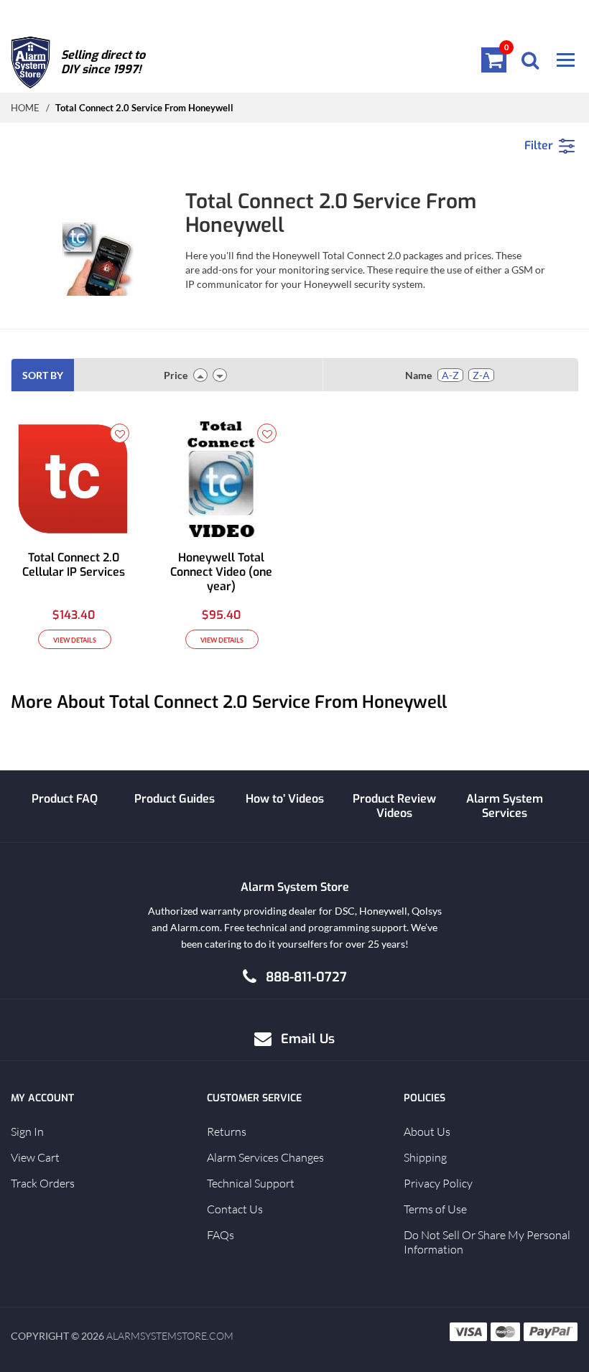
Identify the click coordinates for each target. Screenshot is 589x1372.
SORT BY (42, 375)
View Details (74, 640)
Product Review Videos (394, 806)
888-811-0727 (306, 977)
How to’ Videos (285, 798)
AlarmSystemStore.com (169, 1336)
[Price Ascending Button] (200, 375)
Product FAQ (65, 798)
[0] (494, 59)
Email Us (308, 1038)
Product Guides (174, 798)
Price (175, 375)
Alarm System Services (504, 806)
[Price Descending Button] (219, 375)
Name (418, 375)
